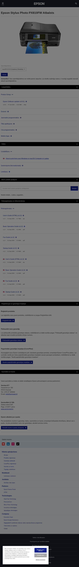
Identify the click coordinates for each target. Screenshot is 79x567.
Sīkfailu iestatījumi (40, 559)
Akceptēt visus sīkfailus (40, 550)
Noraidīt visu (40, 555)
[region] (26, 555)
